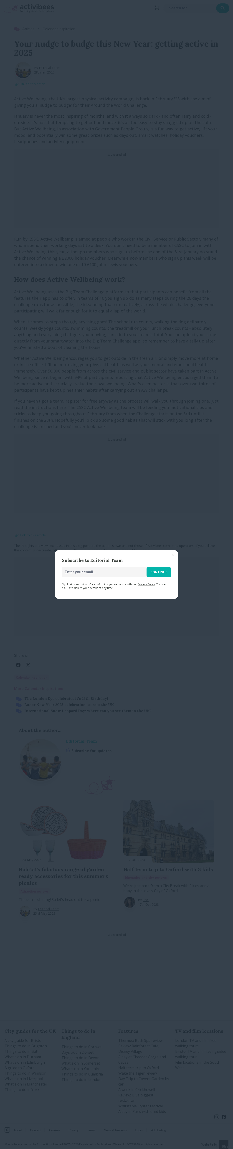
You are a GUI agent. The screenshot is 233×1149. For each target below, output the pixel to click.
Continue (158, 572)
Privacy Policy (146, 584)
